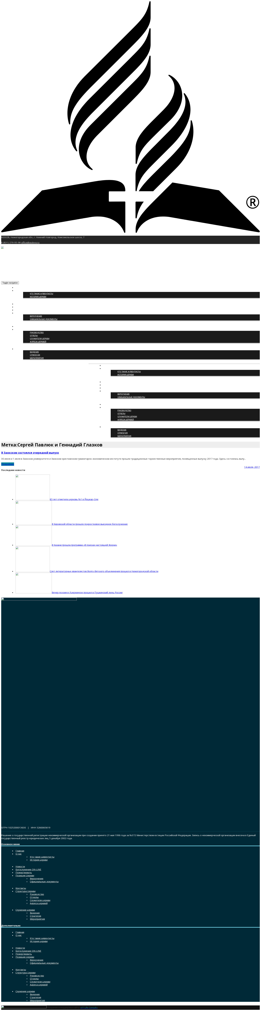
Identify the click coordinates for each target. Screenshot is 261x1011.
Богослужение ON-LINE (27, 307)
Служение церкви (25, 349)
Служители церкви (39, 338)
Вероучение (36, 316)
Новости (20, 304)
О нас (18, 291)
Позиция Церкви (24, 313)
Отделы (34, 335)
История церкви (38, 297)
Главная (20, 287)
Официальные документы (43, 319)
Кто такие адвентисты (41, 294)
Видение (34, 352)
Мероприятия (37, 358)
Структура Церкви (25, 329)
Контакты (21, 326)
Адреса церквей (38, 341)
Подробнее (7, 464)
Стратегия (35, 355)
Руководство (37, 332)
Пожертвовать (23, 310)
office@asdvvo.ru (30, 242)
